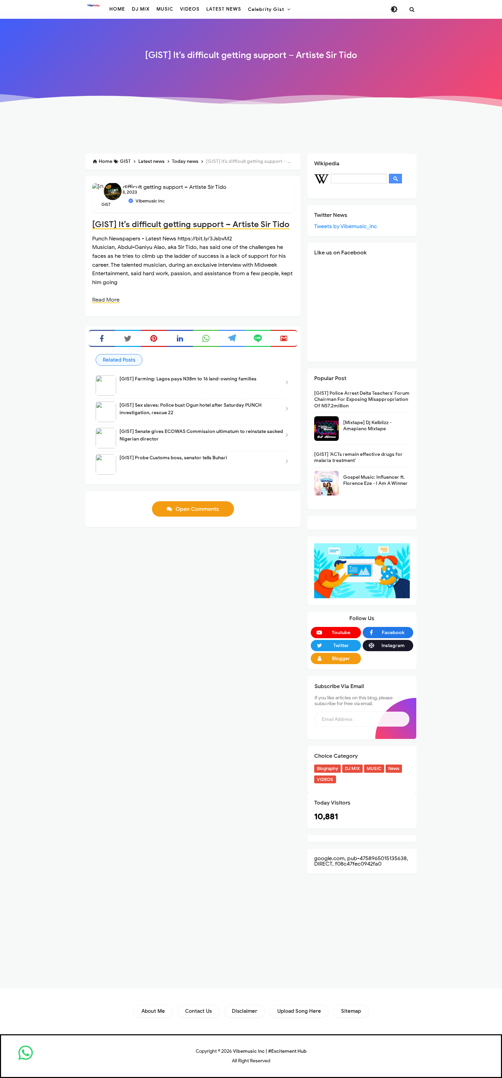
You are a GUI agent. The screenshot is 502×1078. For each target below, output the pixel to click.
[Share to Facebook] (102, 338)
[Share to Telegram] (232, 338)
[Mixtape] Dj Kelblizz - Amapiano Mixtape (367, 426)
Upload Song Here (299, 1011)
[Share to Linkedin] (180, 338)
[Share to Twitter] (128, 338)
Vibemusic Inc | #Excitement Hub (270, 1051)
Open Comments (197, 509)
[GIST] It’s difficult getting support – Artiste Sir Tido (191, 224)
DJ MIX (352, 768)
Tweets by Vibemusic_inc (345, 226)
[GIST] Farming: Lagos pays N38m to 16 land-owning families (188, 379)
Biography (327, 768)
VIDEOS (325, 779)
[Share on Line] (258, 338)
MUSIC (374, 768)
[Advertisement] (251, 130)
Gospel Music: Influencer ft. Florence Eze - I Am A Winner (375, 480)
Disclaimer (244, 1011)
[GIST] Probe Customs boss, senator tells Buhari (173, 458)
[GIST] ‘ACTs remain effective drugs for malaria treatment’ (358, 457)
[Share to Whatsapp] (206, 338)
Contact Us (198, 1011)
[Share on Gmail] (284, 338)
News (393, 768)
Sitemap (351, 1011)
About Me (153, 1011)
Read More (106, 299)
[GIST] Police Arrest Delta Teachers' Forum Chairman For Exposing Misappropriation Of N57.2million (361, 399)
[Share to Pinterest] (154, 338)
